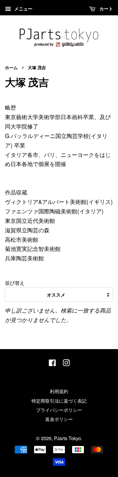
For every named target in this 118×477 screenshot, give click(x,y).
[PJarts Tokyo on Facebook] (52, 363)
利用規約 (59, 391)
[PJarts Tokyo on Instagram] (66, 363)
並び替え (15, 282)
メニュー (22, 8)
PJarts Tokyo (67, 438)
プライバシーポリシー (59, 409)
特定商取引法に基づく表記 (59, 400)
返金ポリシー (59, 418)
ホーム (11, 68)
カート (105, 8)
